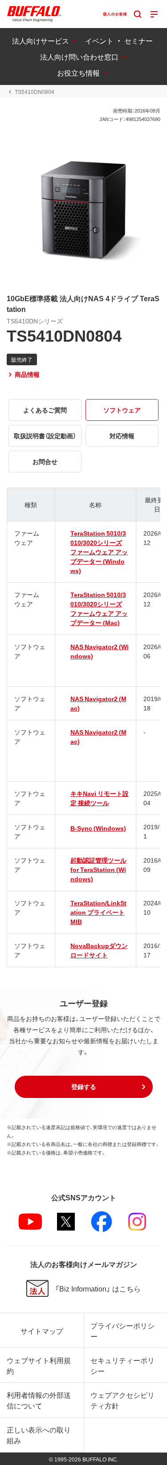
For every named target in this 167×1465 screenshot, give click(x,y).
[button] (84, 1087)
